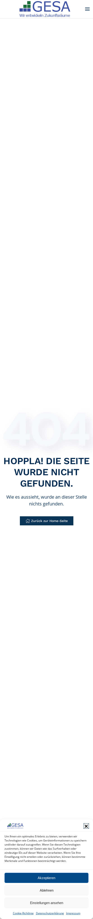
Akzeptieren (46, 878)
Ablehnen (46, 890)
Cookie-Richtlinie (23, 913)
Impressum (73, 913)
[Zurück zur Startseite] (47, 9)
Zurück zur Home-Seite (49, 521)
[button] (86, 826)
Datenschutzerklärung (50, 913)
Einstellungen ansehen (46, 903)
